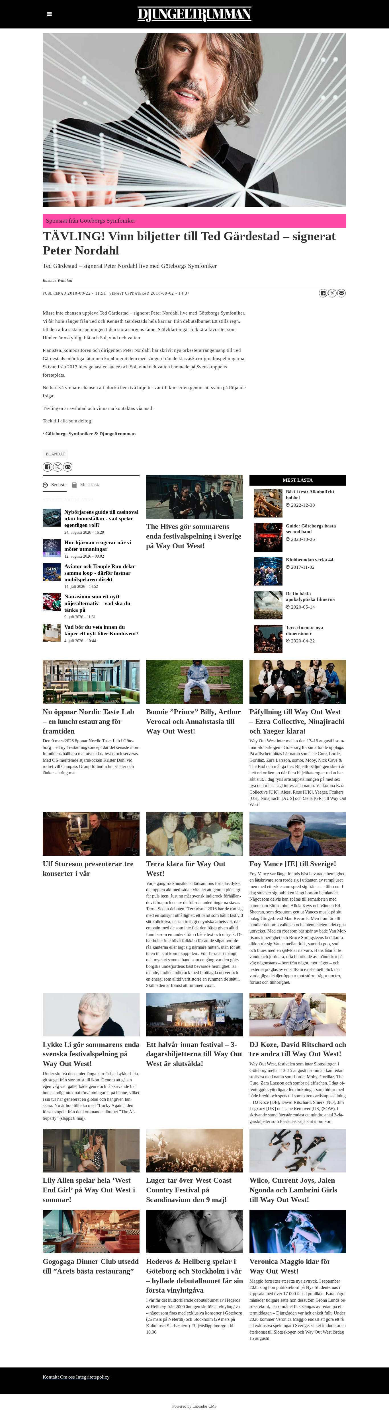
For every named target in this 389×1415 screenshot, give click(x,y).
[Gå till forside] (194, 14)
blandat (55, 454)
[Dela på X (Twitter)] (332, 293)
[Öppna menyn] (50, 14)
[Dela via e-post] (341, 293)
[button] (55, 486)
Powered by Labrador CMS (194, 1406)
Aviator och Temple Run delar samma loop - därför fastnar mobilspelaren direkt (99, 572)
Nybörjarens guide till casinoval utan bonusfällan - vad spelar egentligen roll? (101, 518)
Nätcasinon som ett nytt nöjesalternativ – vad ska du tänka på (97, 603)
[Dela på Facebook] (323, 293)
